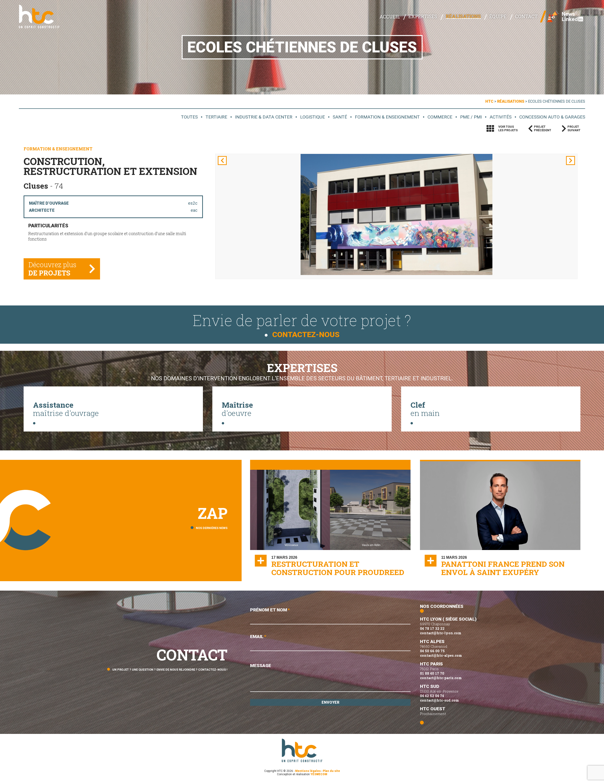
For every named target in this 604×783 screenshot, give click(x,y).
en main (425, 409)
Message (260, 665)
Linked (570, 19)
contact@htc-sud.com (439, 700)
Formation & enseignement (387, 117)
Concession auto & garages (552, 117)
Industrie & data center (263, 117)
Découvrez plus (52, 268)
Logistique (312, 117)
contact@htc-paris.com (441, 678)
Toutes (189, 117)
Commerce (440, 117)
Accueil (389, 16)
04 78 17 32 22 (432, 628)
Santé (340, 117)
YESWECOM (318, 774)
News (568, 14)
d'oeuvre (237, 409)
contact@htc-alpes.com (441, 655)
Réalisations (463, 16)
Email (258, 636)
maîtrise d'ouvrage (66, 409)
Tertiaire (216, 117)
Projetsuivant (573, 128)
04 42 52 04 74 (432, 696)
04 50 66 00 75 (432, 651)
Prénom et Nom (270, 610)
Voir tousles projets (508, 128)
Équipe (498, 16)
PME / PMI (471, 117)
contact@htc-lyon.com (440, 633)
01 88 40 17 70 (432, 673)
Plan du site (331, 771)
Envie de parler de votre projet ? (302, 324)
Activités (501, 117)
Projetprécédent (542, 128)
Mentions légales (308, 771)
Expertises (422, 16)
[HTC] (42, 16)
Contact (526, 16)
